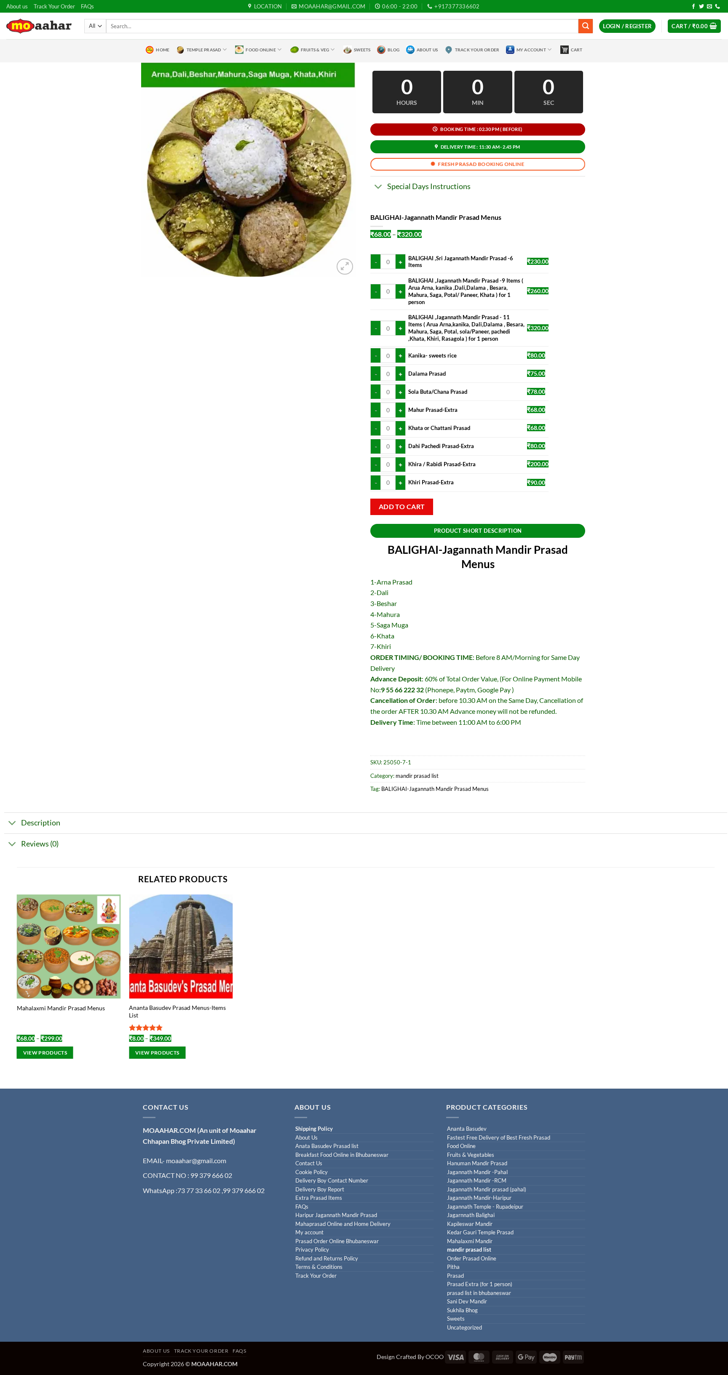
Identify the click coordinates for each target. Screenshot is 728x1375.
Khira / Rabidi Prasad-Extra (442, 464)
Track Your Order (54, 6)
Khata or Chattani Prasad (439, 428)
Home (162, 49)
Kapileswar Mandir (469, 1224)
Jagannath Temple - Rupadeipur (485, 1207)
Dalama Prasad (427, 373)
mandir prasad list (417, 775)
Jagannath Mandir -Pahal (477, 1172)
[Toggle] (378, 188)
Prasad (455, 1276)
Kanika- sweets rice (432, 355)
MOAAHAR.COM (169, 1130)
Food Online (261, 49)
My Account (531, 49)
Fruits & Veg (315, 49)
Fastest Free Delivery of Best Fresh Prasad (498, 1138)
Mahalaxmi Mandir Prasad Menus (61, 1008)
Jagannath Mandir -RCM (476, 1180)
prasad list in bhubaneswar (479, 1293)
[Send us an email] (709, 7)
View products (45, 1052)
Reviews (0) (40, 843)
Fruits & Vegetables (470, 1155)
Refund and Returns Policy (326, 1258)
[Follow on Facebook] (693, 7)
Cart (577, 49)
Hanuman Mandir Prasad (477, 1163)
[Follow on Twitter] (701, 7)
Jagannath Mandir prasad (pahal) (486, 1189)
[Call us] (717, 7)
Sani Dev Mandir (467, 1301)
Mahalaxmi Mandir (469, 1241)
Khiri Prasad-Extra (431, 482)
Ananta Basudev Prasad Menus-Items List (177, 1011)
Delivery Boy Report (319, 1189)
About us (17, 6)
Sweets (362, 49)
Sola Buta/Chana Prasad (437, 391)
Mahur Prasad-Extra (433, 409)
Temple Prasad (204, 49)
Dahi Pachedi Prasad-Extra (441, 446)
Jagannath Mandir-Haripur (479, 1198)
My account (309, 1232)
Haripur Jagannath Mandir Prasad (336, 1215)
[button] (627, 26)
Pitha (453, 1267)
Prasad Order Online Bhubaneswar (337, 1241)
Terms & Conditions (319, 1267)
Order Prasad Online (471, 1258)
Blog (393, 49)
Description (40, 822)
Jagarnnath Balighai (471, 1215)
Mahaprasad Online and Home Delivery (343, 1224)
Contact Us (308, 1163)
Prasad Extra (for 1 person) (479, 1284)
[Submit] (585, 26)
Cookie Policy (311, 1172)
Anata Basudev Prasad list (327, 1146)
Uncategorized (464, 1327)
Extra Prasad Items (318, 1198)
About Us (427, 49)
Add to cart (402, 506)
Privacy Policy (312, 1250)
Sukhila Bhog (462, 1310)
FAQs (87, 6)
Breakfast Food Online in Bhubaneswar (341, 1155)
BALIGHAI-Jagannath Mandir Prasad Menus (435, 788)
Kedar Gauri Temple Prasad (480, 1232)
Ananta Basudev (467, 1129)
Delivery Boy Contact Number (331, 1180)
